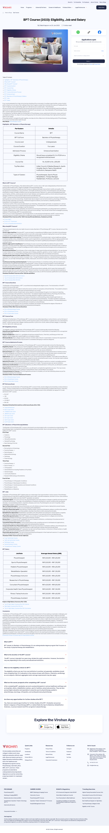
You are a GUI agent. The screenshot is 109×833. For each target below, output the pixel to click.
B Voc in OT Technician (10, 221)
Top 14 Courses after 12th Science (13, 278)
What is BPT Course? (9, 82)
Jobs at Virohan (94, 2)
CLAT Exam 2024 (9, 422)
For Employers (85, 2)
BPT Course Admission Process (12, 92)
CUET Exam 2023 (9, 420)
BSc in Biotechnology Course (12, 309)
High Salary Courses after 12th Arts (13, 606)
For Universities (77, 2)
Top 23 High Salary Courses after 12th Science (16, 604)
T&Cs (91, 64)
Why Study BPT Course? (10, 84)
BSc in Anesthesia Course (11, 311)
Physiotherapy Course (15, 121)
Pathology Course (9, 542)
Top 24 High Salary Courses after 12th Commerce (17, 608)
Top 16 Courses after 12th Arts (12, 280)
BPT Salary (7, 100)
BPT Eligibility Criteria (10, 90)
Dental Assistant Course (10, 544)
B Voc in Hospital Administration (13, 223)
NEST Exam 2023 (9, 409)
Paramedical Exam (9, 407)
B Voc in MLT (7, 219)
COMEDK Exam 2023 (10, 411)
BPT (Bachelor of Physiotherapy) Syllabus (15, 96)
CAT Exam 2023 (8, 415)
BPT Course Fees (8, 88)
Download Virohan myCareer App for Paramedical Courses (18, 635)
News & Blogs (103, 2)
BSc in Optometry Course (11, 313)
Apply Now (101, 7)
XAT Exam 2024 (8, 418)
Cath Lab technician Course (11, 540)
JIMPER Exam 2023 (9, 413)
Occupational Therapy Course (12, 546)
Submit (88, 61)
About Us (70, 2)
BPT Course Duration (10, 86)
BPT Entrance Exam (9, 94)
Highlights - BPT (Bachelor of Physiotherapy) (16, 80)
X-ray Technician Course (10, 538)
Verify (102, 50)
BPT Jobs (7, 98)
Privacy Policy (97, 64)
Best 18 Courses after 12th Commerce (14, 276)
